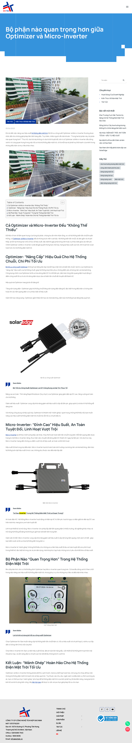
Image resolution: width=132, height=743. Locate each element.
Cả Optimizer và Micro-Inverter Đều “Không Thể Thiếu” (28, 205)
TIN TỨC (10, 122)
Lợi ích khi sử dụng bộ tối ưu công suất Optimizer (32, 635)
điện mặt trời (119, 179)
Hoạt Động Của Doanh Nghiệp (112, 94)
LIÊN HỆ (59, 730)
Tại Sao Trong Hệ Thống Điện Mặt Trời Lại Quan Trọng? (38, 513)
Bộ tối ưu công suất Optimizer (17, 267)
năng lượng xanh (106, 179)
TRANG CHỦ (60, 709)
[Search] (124, 80)
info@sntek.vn (17, 739)
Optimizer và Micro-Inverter (23, 238)
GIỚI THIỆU (60, 712)
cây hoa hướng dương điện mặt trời (112, 164)
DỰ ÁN (58, 723)
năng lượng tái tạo (107, 175)
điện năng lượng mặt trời (109, 183)
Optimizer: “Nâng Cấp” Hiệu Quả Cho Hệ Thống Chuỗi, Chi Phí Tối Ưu (33, 208)
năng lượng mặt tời (107, 172)
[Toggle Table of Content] (61, 202)
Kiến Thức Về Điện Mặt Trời (25, 122)
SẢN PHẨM (60, 719)
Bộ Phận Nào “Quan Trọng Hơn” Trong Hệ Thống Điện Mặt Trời (31, 213)
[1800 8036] (127, 723)
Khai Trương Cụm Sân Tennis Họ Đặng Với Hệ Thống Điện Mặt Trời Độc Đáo (111, 118)
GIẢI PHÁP (60, 716)
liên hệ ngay (36, 682)
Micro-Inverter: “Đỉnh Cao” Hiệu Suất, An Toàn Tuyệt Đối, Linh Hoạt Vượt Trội (36, 210)
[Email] (127, 729)
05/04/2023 (10, 128)
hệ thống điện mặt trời (40, 133)
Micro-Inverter (11, 435)
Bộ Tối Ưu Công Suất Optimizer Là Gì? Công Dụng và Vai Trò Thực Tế (40, 388)
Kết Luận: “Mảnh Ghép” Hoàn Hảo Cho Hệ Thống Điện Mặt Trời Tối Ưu (33, 215)
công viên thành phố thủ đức (110, 168)
